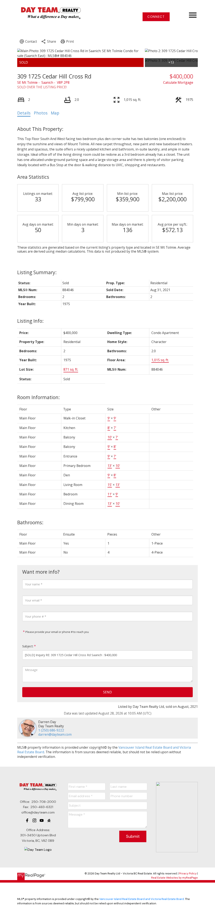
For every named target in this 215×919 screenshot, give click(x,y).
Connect (156, 17)
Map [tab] (55, 113)
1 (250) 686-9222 (51, 730)
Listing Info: (30, 320)
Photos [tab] (40, 113)
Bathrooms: (30, 522)
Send (107, 692)
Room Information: (38, 397)
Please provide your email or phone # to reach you (57, 632)
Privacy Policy (188, 873)
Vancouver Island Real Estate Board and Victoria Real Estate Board (141, 899)
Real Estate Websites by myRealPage (174, 877)
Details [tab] (23, 113)
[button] (156, 16)
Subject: (27, 646)
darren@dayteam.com (55, 734)
